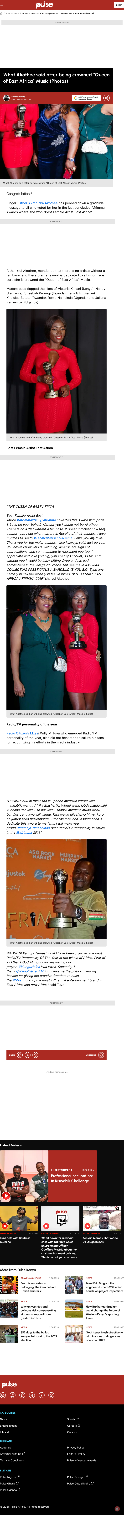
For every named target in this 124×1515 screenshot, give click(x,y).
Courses (72, 1432)
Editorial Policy (76, 1454)
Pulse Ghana (7, 1483)
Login (119, 4)
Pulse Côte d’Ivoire (78, 1483)
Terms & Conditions (12, 1460)
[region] (62, 1233)
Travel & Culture (31, 1278)
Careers (72, 1425)
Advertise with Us (10, 1454)
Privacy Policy (75, 1447)
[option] (19, 1234)
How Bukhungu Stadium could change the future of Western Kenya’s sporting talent (103, 1312)
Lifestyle (5, 1432)
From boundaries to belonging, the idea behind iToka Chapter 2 (38, 1287)
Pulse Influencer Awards (81, 1460)
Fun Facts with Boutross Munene (15, 1240)
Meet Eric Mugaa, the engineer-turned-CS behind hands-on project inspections (104, 1287)
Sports (71, 1419)
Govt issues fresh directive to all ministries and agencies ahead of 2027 (104, 1336)
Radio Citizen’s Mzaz (22, 733)
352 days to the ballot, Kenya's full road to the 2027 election (39, 1336)
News (24, 1301)
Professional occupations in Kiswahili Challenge (72, 1178)
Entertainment (12, 13)
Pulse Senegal (75, 1477)
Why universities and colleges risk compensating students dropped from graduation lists (38, 1312)
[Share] (106, 98)
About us (5, 1447)
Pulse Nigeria (8, 1477)
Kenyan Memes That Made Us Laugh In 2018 (100, 1240)
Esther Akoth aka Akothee (37, 203)
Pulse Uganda (8, 1490)
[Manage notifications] (117, 1508)
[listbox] (62, 1233)
